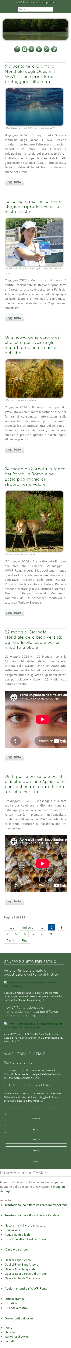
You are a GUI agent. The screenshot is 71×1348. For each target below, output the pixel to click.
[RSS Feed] (46, 52)
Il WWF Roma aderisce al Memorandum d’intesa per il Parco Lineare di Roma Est (31, 1012)
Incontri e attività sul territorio (25, 1239)
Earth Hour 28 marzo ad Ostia (27, 1085)
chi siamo (11, 1332)
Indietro (27, 927)
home (8, 1327)
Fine (24, 940)
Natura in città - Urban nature (25, 1225)
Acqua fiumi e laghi (17, 1234)
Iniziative (11, 1303)
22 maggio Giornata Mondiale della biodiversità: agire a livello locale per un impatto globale (33, 639)
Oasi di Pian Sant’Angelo (21, 1264)
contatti (10, 1341)
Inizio (10, 927)
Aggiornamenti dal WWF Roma (26, 1288)
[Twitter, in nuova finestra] (31, 52)
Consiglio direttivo (18, 1062)
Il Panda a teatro (16, 1308)
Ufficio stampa (15, 1299)
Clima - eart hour (16, 1249)
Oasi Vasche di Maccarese (23, 1278)
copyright (36, 1118)
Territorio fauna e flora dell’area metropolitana (36, 1205)
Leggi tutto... (14, 182)
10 (60, 934)
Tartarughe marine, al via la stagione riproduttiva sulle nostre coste (33, 206)
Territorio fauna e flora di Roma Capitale (32, 1215)
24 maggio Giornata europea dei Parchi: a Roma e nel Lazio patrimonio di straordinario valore (35, 476)
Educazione (12, 1230)
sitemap (36, 1150)
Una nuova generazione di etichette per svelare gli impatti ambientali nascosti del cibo (33, 345)
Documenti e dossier (19, 1318)
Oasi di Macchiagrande (20, 1269)
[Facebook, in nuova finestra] (17, 52)
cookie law (36, 1139)
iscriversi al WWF (17, 1336)
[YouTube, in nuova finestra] (39, 52)
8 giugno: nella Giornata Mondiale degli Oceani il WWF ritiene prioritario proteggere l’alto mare (30, 74)
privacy (36, 1129)
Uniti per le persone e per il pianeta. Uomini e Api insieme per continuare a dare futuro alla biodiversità (35, 784)
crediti (35, 1161)
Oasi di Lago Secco (18, 1260)
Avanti (10, 940)
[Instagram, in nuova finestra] (24, 52)
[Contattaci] (54, 52)
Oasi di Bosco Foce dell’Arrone (26, 1273)
